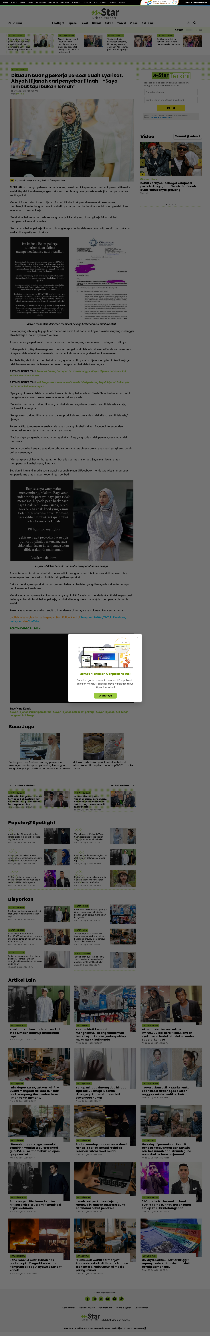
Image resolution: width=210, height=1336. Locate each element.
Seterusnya (105, 695)
